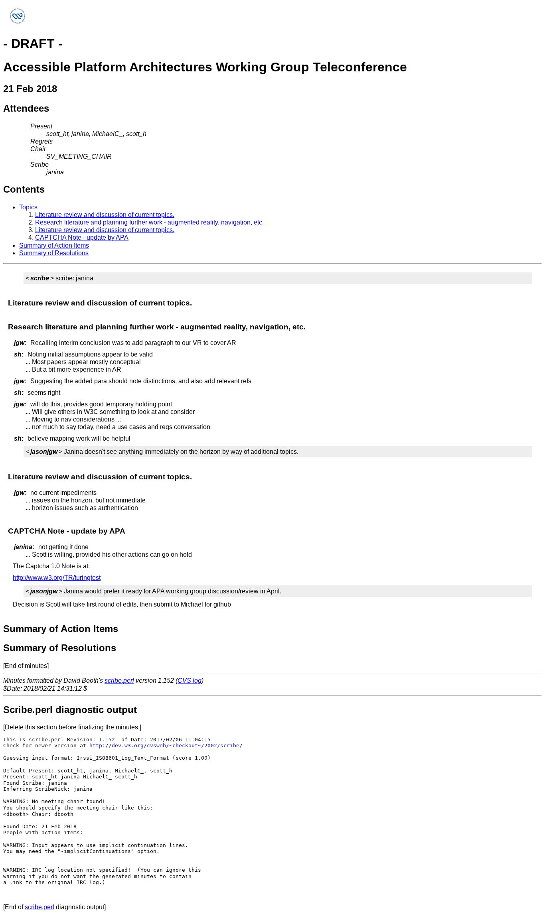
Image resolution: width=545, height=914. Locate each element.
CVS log (189, 680)
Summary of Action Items (54, 245)
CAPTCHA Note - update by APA (81, 237)
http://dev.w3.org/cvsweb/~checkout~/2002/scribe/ (166, 746)
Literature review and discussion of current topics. (104, 214)
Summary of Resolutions (54, 253)
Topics (28, 207)
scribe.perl (119, 680)
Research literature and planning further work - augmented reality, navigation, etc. (149, 222)
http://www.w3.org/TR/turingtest (57, 577)
